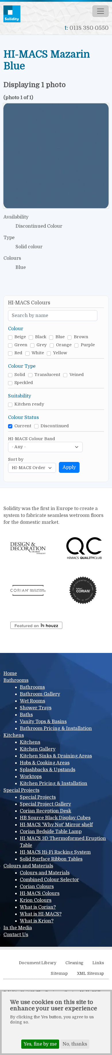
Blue (60, 336)
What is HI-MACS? (40, 914)
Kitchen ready (29, 404)
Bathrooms (15, 680)
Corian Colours (37, 886)
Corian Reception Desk (45, 811)
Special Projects (21, 790)
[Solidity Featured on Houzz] (36, 625)
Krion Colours (35, 900)
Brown (81, 336)
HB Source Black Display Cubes (55, 817)
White (38, 353)
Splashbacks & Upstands (47, 769)
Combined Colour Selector (49, 879)
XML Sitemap (90, 973)
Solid (19, 374)
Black (40, 336)
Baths (26, 714)
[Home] (14, 14)
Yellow (60, 353)
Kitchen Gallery (37, 749)
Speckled (23, 382)
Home (10, 673)
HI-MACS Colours (39, 893)
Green (20, 345)
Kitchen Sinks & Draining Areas (56, 756)
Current (22, 426)
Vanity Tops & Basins (43, 721)
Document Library (37, 963)
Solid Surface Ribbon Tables (51, 859)
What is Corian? (38, 907)
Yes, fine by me (40, 1044)
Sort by (16, 459)
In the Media (17, 927)
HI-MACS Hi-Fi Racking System (55, 852)
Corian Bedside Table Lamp (51, 831)
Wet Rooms (32, 701)
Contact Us (15, 934)
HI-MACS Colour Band (31, 438)
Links (98, 963)
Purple (88, 345)
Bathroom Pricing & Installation (56, 728)
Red (18, 353)
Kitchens (13, 735)
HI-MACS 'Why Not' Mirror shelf (56, 824)
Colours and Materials (28, 866)
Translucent (47, 374)
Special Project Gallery (45, 804)
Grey (41, 345)
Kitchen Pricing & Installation (53, 783)
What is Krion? (36, 921)
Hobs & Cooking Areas (44, 762)
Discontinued (54, 426)
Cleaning (74, 963)
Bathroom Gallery (40, 694)
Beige (20, 336)
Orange (64, 345)
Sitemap (59, 973)
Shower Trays (35, 707)
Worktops (31, 776)
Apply (69, 467)
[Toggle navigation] (100, 11)
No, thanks (75, 1044)
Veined (76, 374)
